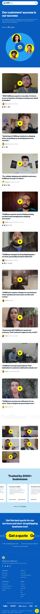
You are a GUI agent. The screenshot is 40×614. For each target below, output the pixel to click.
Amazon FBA (23, 573)
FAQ (21, 590)
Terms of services (11, 612)
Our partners (23, 588)
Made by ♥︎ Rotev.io (18, 612)
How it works (4, 575)
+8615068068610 (22, 610)
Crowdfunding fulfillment (7, 586)
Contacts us (23, 594)
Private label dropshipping (26, 575)
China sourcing (5, 584)
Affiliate (22, 596)
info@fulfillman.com (14, 610)
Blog (21, 592)
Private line (4, 577)
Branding (4, 590)
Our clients (23, 586)
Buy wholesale (23, 577)
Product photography (6, 588)
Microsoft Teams (29, 610)
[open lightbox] (20, 83)
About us (22, 584)
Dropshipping (4, 573)
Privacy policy (4, 612)
